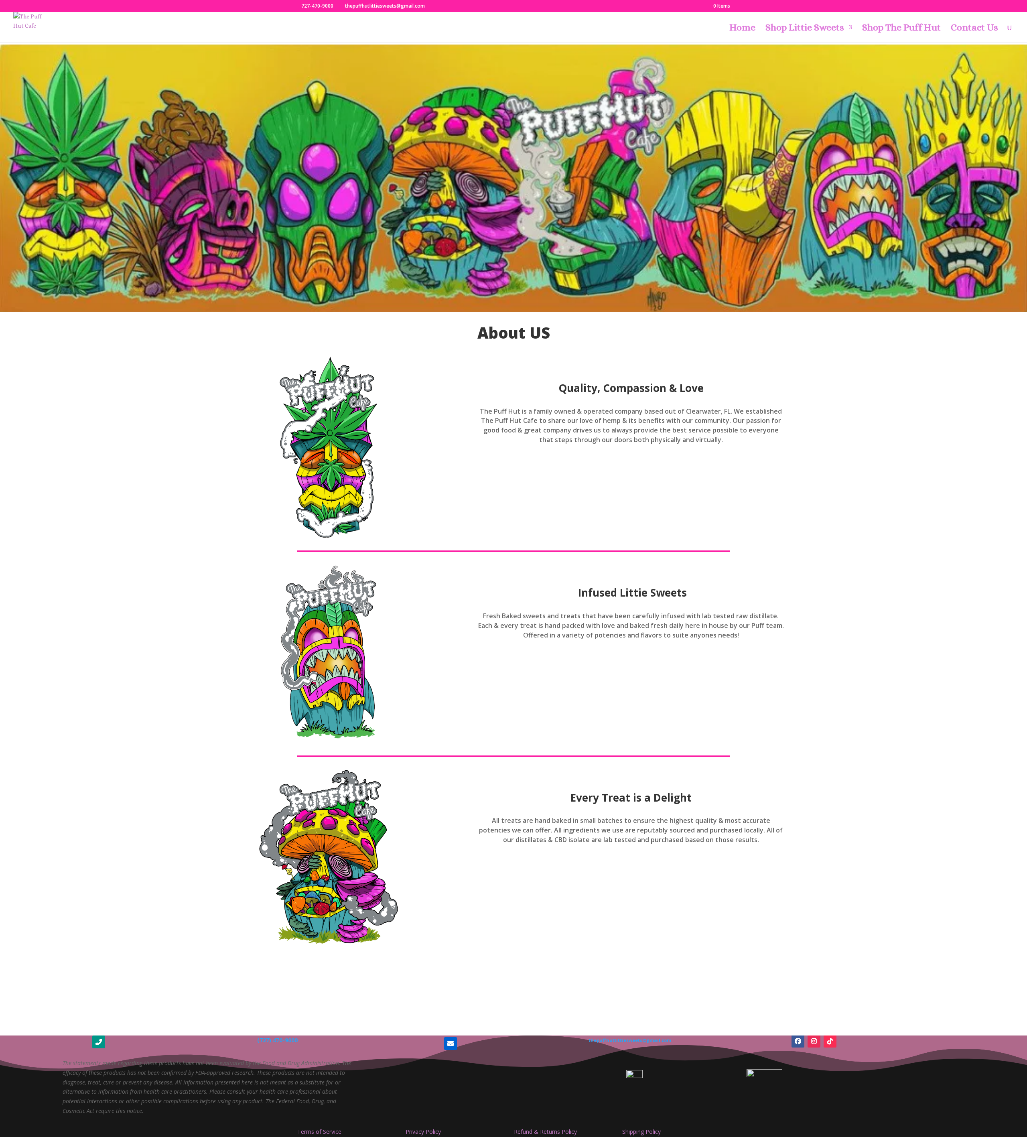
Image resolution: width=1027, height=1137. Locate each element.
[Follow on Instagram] (814, 1041)
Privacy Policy (423, 1131)
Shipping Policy (641, 1131)
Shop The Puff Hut (901, 28)
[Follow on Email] (450, 1043)
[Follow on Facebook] (798, 1041)
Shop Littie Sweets (804, 28)
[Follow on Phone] (98, 1041)
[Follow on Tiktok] (830, 1041)
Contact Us (974, 28)
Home (742, 28)
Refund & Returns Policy (545, 1131)
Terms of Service (319, 1131)
